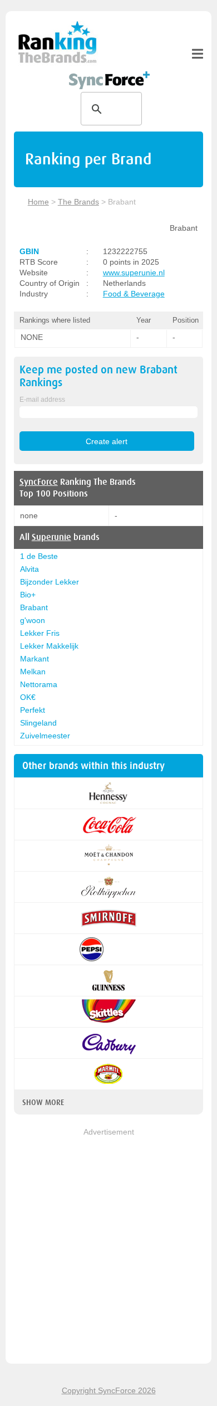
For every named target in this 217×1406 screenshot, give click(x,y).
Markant (34, 658)
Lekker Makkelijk (49, 645)
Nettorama (38, 684)
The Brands (78, 201)
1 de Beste (39, 556)
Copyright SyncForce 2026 (109, 1390)
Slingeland (38, 722)
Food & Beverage (134, 293)
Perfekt (32, 710)
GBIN (29, 251)
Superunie (51, 537)
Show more (43, 1102)
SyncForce (38, 482)
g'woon (32, 620)
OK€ (28, 697)
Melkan (33, 671)
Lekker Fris (40, 633)
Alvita (29, 569)
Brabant (34, 607)
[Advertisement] (108, 1246)
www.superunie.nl (134, 272)
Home (38, 201)
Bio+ (28, 594)
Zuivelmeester (45, 735)
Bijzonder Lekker (49, 581)
